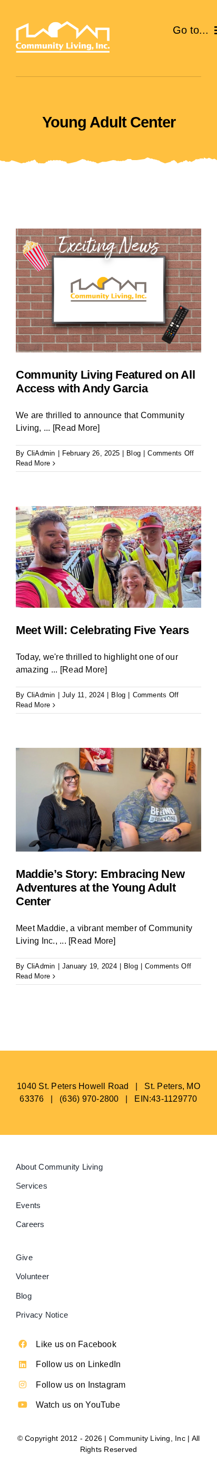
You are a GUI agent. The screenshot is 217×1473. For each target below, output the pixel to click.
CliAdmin (41, 453)
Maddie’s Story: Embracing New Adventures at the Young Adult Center (100, 887)
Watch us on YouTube (78, 1404)
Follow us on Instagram (80, 1384)
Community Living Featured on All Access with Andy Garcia (105, 381)
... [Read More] (72, 427)
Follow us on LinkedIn (78, 1364)
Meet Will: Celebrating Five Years (102, 630)
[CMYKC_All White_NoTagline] (63, 25)
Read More (33, 463)
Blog (133, 453)
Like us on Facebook (76, 1344)
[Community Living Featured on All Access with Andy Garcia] (108, 290)
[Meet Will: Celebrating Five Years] (108, 557)
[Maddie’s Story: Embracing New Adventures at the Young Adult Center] (108, 800)
